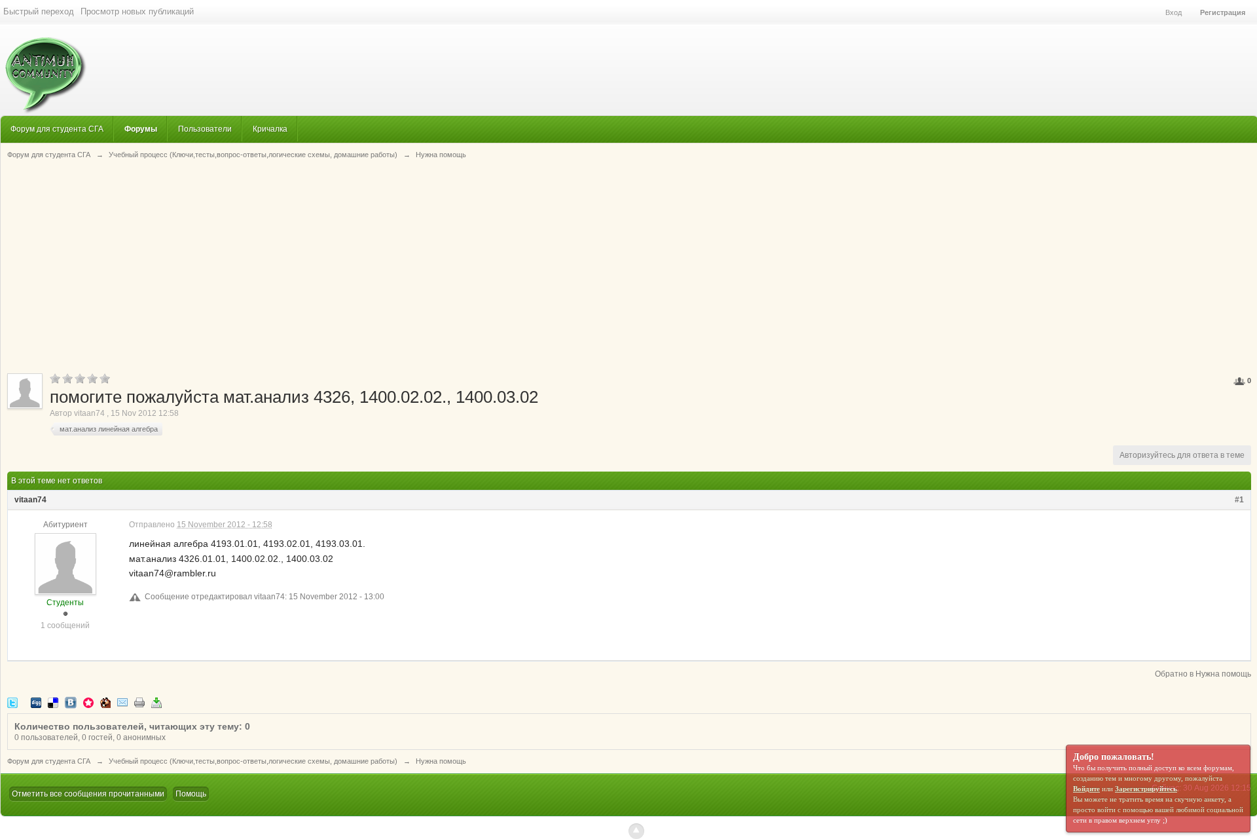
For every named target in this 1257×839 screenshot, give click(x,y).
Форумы (140, 128)
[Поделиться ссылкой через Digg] (36, 702)
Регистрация (1222, 12)
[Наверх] (636, 831)
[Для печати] (139, 702)
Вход (1173, 12)
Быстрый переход (38, 11)
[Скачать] (156, 702)
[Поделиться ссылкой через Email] (122, 702)
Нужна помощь (441, 761)
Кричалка (270, 128)
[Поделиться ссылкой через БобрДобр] (105, 702)
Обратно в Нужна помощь (1203, 674)
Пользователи (205, 128)
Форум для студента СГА (56, 128)
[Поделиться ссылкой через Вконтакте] (71, 702)
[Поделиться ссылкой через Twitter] (12, 702)
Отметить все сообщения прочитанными (88, 793)
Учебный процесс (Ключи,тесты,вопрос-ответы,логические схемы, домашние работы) (253, 761)
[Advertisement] (629, 265)
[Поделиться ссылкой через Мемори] (88, 702)
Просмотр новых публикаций (137, 11)
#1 (1239, 499)
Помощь (190, 793)
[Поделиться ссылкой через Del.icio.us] (53, 702)
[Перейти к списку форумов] (43, 68)
